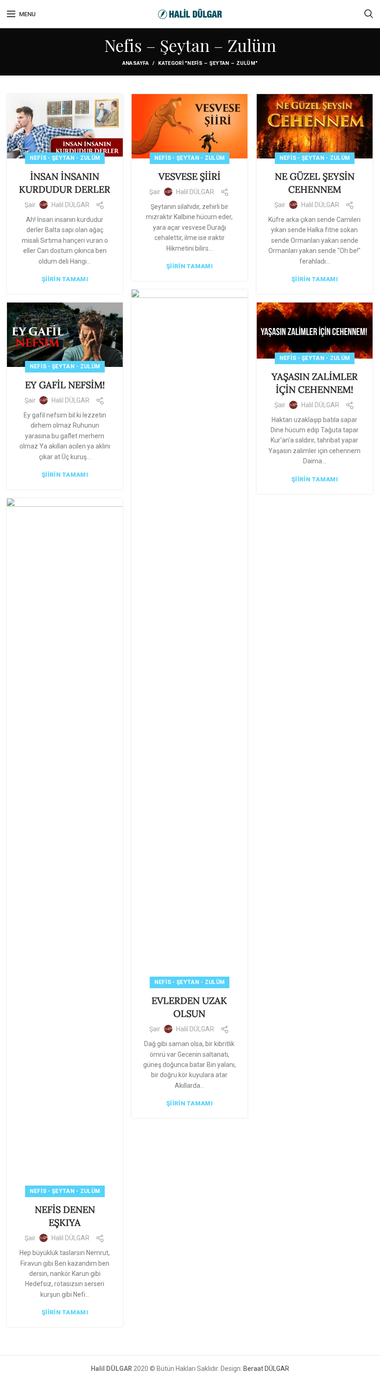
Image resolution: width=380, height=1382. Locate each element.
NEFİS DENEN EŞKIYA (65, 1216)
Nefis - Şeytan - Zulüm (65, 158)
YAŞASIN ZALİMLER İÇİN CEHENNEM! (315, 383)
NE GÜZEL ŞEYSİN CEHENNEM (315, 182)
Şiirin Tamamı (65, 279)
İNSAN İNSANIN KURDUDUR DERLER (64, 182)
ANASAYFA (135, 63)
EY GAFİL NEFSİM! (65, 385)
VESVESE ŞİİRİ (189, 176)
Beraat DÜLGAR (266, 1368)
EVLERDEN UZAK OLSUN (189, 1007)
